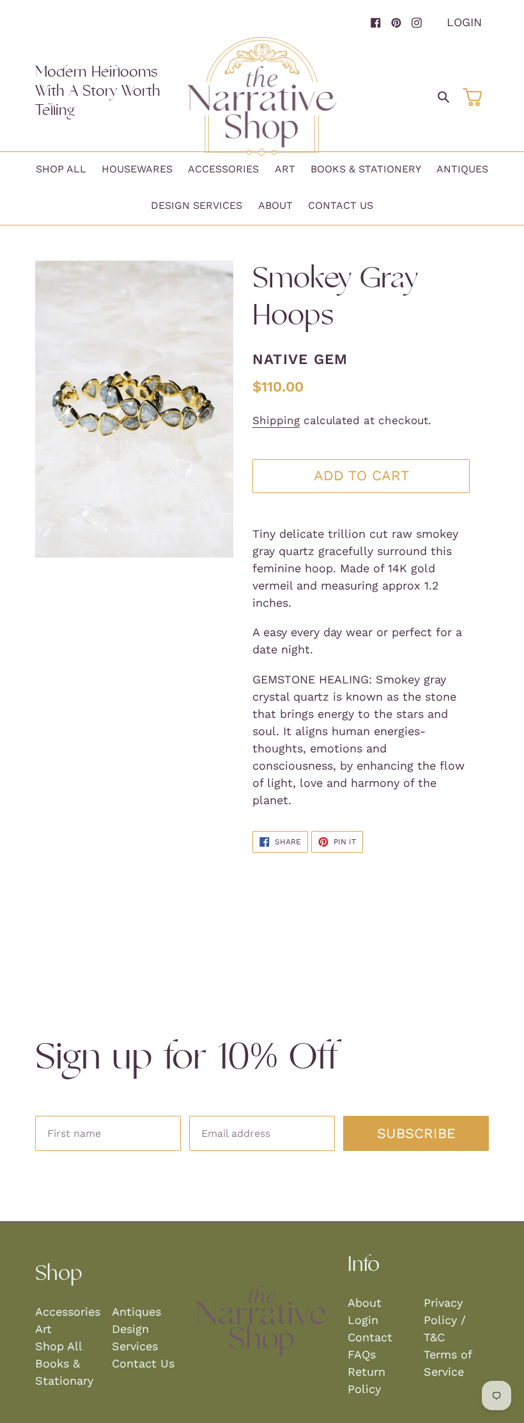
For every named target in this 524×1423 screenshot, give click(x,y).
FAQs (362, 1354)
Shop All (58, 1346)
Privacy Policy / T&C (445, 1320)
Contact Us (143, 1363)
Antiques (136, 1311)
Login (464, 22)
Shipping (276, 420)
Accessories (67, 1311)
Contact (370, 1337)
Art (43, 1328)
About (364, 1302)
